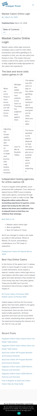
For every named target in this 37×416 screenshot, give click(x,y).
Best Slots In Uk (8, 219)
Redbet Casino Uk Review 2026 (14, 297)
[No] (35, 410)
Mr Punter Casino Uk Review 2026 (15, 294)
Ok (19, 413)
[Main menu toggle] (33, 5)
